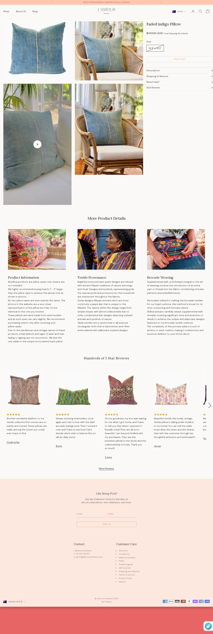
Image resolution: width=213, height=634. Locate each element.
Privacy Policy (125, 578)
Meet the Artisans (127, 557)
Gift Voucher (125, 568)
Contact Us (124, 554)
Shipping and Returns (129, 571)
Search (122, 581)
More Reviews (106, 468)
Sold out (180, 59)
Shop (6, 11)
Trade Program (126, 564)
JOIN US (106, 524)
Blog (35, 11)
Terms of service (127, 574)
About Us (21, 11)
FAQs (121, 561)
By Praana (106, 601)
